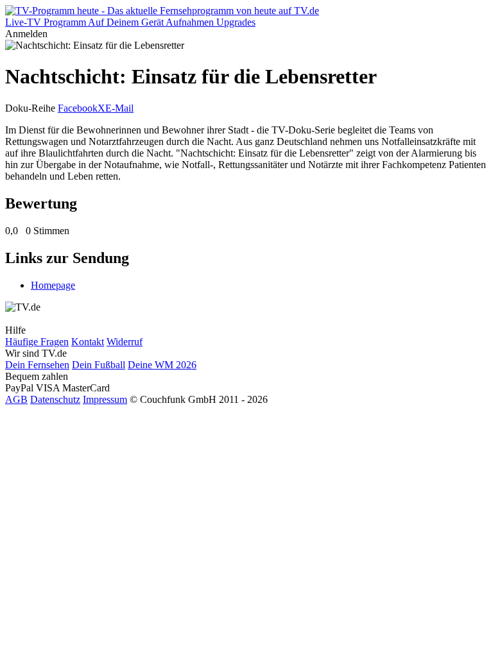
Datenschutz (55, 399)
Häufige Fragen (37, 341)
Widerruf (125, 341)
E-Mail (119, 108)
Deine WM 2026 (162, 364)
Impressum (105, 399)
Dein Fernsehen (37, 364)
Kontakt (87, 341)
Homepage (53, 285)
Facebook (78, 108)
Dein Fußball (98, 364)
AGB (16, 399)
